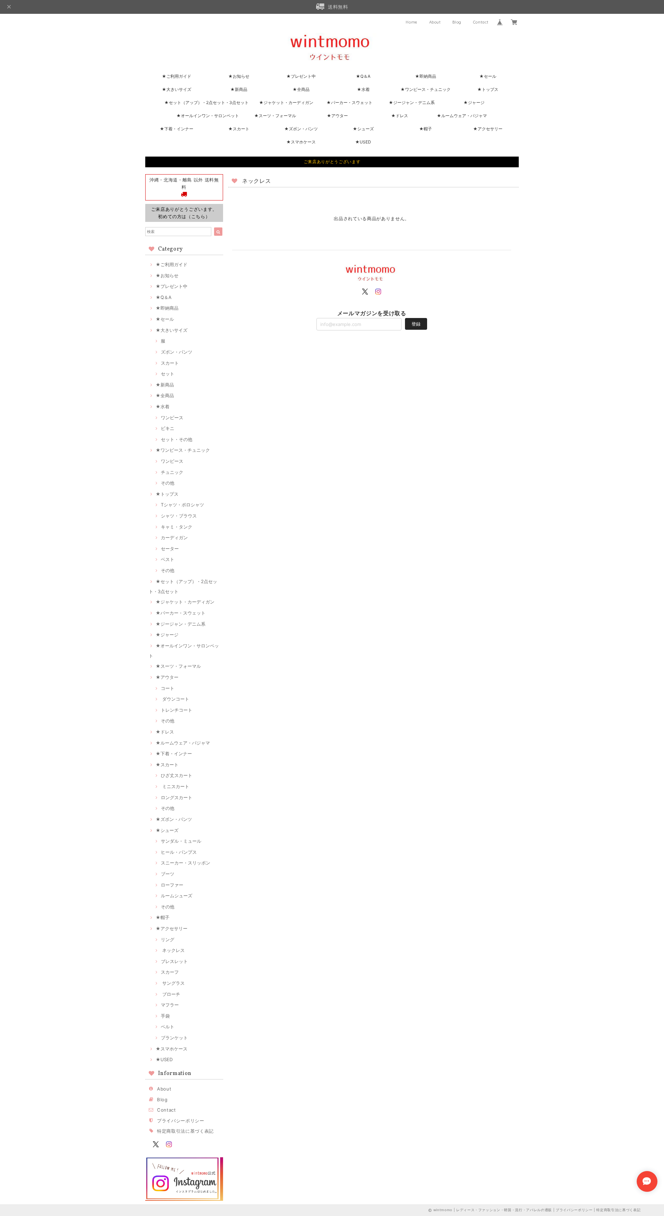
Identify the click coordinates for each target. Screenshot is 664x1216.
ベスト (167, 559)
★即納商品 (425, 76)
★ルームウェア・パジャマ (462, 115)
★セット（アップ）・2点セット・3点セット (206, 102)
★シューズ (363, 128)
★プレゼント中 (301, 76)
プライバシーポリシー (180, 1120)
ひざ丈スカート (176, 775)
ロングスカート (176, 797)
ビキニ (167, 428)
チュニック (172, 472)
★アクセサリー (487, 128)
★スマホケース (301, 141)
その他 (167, 483)
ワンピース (172, 417)
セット (167, 373)
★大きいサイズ (176, 89)
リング (167, 939)
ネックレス (173, 950)
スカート (170, 363)
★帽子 (425, 128)
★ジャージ (474, 102)
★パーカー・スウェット (349, 102)
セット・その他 (176, 439)
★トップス (487, 89)
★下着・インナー (176, 128)
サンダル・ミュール (181, 841)
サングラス (173, 983)
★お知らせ (238, 76)
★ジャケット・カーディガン (286, 102)
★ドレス (399, 115)
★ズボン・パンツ (301, 128)
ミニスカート (175, 786)
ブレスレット (174, 961)
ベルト (167, 1026)
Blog (456, 22)
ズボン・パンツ (176, 352)
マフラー (170, 1005)
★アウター (337, 115)
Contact (481, 22)
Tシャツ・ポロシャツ (182, 504)
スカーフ (170, 972)
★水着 (363, 89)
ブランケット (174, 1037)
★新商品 (238, 89)
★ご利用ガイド (176, 76)
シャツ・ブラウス (179, 515)
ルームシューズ (176, 895)
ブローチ (170, 994)
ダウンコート (175, 699)
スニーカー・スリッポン (185, 863)
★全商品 (301, 89)
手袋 (165, 1016)
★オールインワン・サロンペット (207, 115)
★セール (487, 76)
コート (167, 688)
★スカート (238, 128)
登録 (416, 324)
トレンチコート (176, 710)
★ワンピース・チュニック (425, 89)
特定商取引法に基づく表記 (185, 1131)
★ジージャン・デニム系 (412, 102)
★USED (363, 141)
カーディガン (174, 537)
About (435, 22)
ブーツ (167, 874)
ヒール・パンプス (179, 852)
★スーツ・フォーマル (275, 115)
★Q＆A (363, 76)
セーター (170, 548)
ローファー (172, 885)
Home (411, 22)
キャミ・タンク (176, 527)
